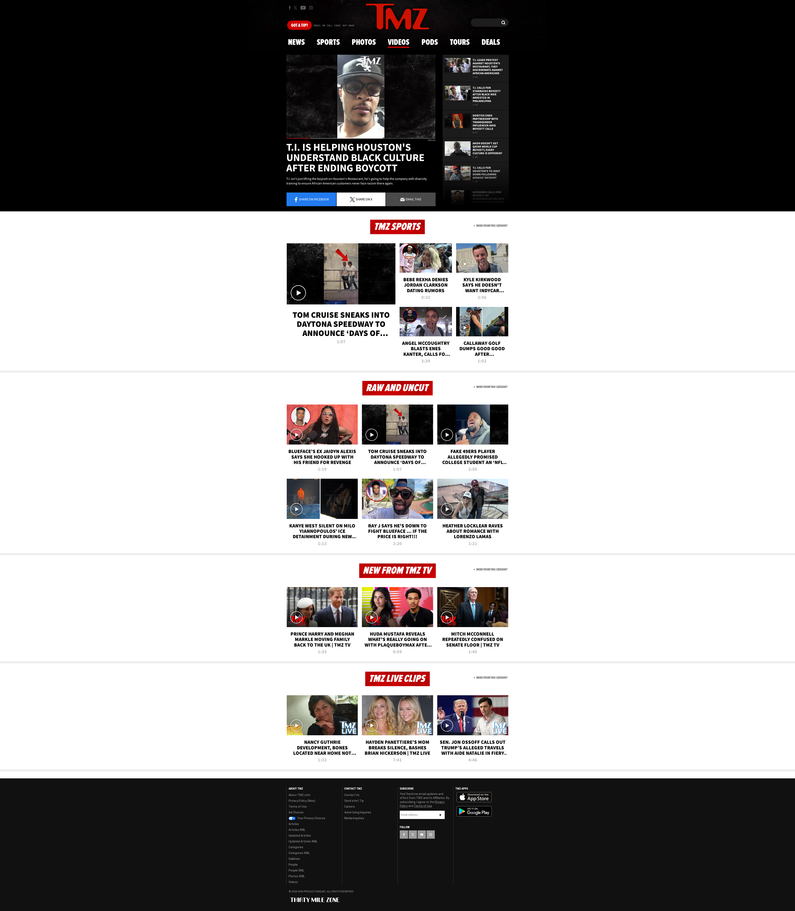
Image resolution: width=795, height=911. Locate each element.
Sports (328, 42)
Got (299, 25)
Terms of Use (298, 806)
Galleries (294, 858)
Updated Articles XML (303, 841)
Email (413, 199)
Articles (294, 824)
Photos (364, 42)
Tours (460, 42)
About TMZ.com (299, 795)
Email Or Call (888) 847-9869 (334, 25)
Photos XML (297, 876)
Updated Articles (300, 835)
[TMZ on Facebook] (289, 8)
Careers (349, 806)
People (293, 864)
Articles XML (297, 829)
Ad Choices (296, 812)
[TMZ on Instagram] (310, 7)
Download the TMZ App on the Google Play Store (474, 811)
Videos (398, 42)
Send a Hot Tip (354, 800)
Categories (296, 847)
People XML (296, 870)
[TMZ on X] (296, 8)
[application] (360, 97)
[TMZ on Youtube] (303, 7)
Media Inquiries (354, 818)
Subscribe (440, 815)
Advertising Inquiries (357, 812)
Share (314, 199)
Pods (430, 42)
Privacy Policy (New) (302, 800)
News (296, 42)
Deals (491, 42)
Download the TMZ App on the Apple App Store (474, 797)
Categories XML (299, 853)
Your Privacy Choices (311, 818)
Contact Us (351, 795)
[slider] (360, 138)
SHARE (364, 199)
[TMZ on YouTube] (422, 834)
